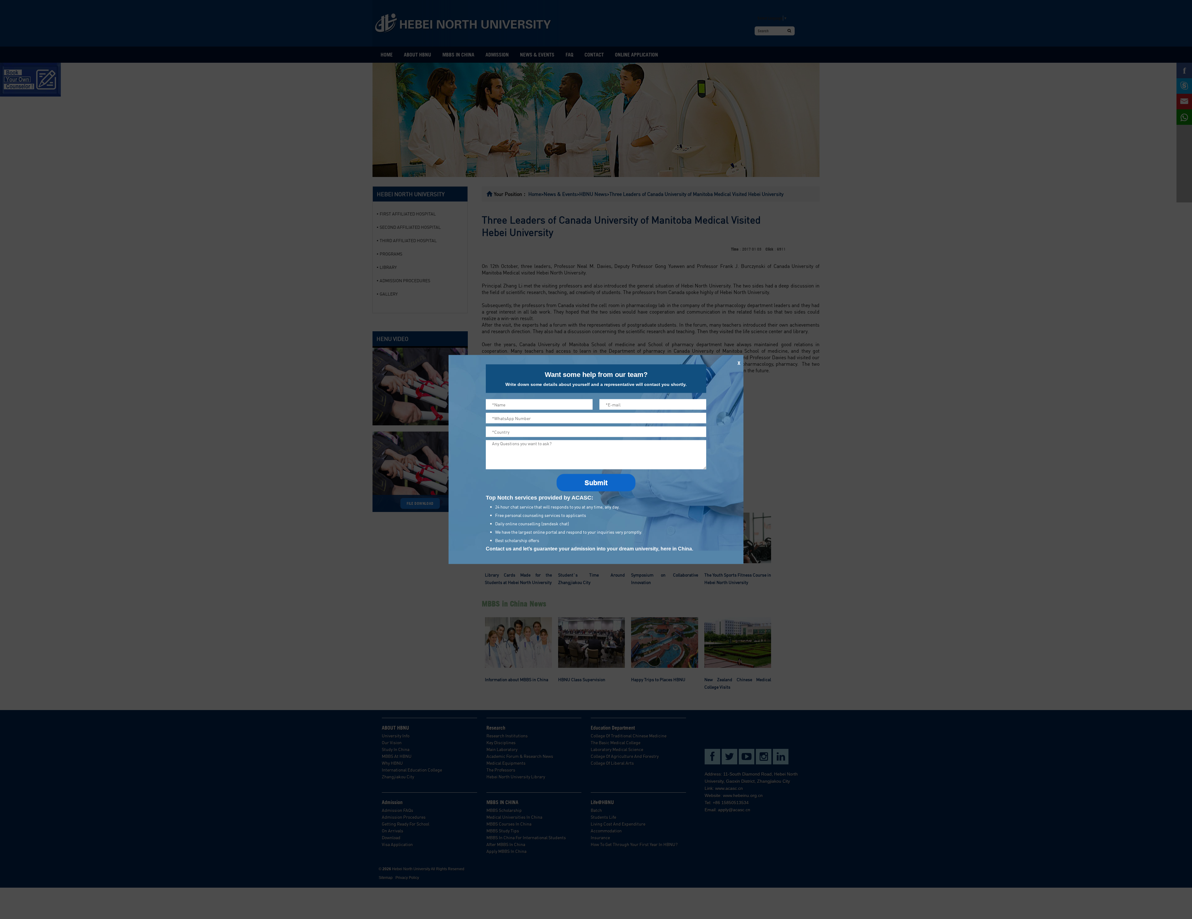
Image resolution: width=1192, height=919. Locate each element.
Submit (596, 483)
